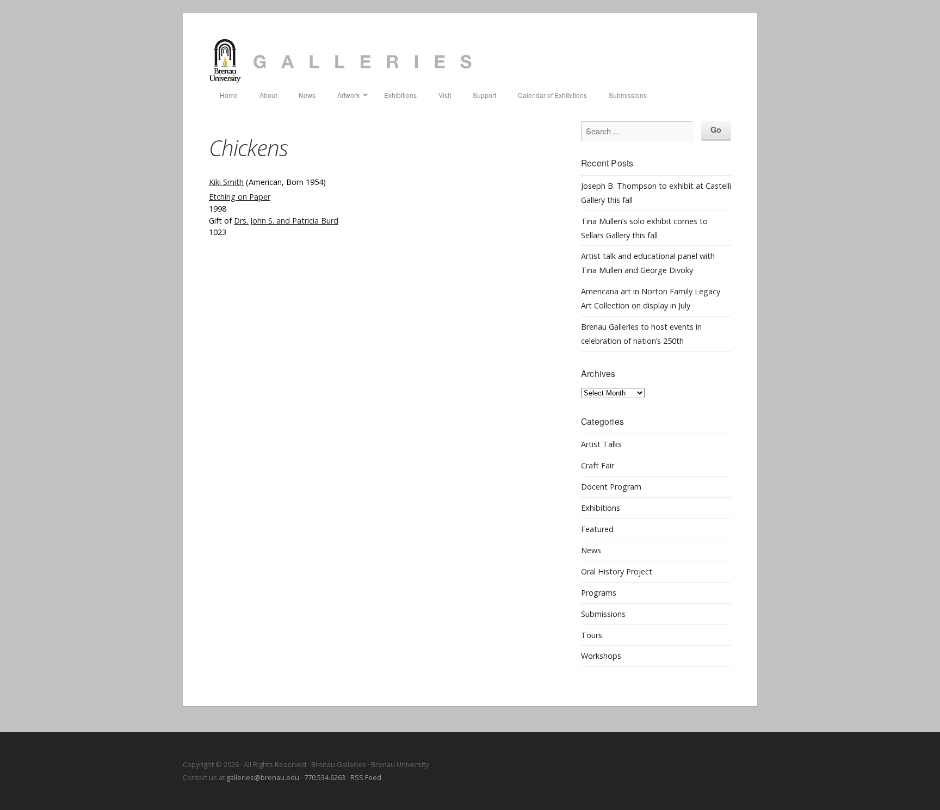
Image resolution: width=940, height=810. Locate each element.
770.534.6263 (324, 777)
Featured (597, 529)
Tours (591, 635)
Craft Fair (597, 465)
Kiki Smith (226, 182)
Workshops (601, 656)
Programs (598, 593)
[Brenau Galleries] (470, 61)
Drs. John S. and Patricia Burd (286, 220)
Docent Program (611, 486)
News (591, 550)
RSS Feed (365, 777)
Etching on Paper (239, 196)
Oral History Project (616, 571)
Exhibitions (600, 508)
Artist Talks (601, 444)
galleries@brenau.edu (262, 777)
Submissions (603, 614)
